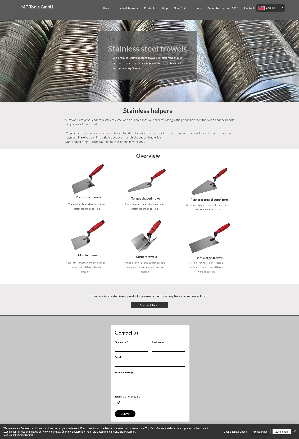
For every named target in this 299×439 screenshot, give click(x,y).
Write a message (124, 372)
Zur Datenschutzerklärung (18, 434)
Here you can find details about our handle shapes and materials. (120, 137)
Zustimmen (281, 431)
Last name (158, 342)
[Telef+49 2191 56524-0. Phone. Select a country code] (120, 403)
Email (118, 357)
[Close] (295, 431)
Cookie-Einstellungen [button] (235, 431)
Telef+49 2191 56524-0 (127, 396)
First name (121, 342)
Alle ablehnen (260, 431)
